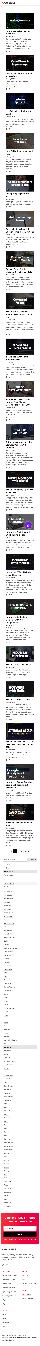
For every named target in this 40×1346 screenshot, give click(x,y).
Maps (6, 1054)
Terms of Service (27, 1298)
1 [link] (14, 851)
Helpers (6, 1033)
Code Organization (10, 948)
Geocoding (7, 1029)
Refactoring (8, 1149)
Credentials (8, 969)
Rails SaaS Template (9, 1288)
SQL (5, 1174)
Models (6, 1072)
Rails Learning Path (8, 1279)
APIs (5, 927)
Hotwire (6, 1036)
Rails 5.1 (6, 1114)
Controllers (7, 966)
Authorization (8, 934)
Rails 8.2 (7, 1139)
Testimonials (6, 1322)
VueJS (6, 1199)
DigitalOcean (8, 1340)
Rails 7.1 (6, 1128)
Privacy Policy (26, 1294)
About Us (25, 1275)
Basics (6, 941)
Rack (5, 1103)
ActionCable (8, 895)
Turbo (6, 1185)
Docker (6, 994)
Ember (6, 1001)
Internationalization (10, 1040)
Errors (6, 1004)
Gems (6, 1022)
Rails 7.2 (7, 1132)
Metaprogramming (10, 1061)
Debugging (7, 980)
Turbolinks (7, 1188)
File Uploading (9, 1008)
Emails (6, 997)
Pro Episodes (8, 875)
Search (6, 1160)
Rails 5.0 (7, 1111)
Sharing (6, 1171)
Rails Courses (6, 1284)
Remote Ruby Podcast (29, 1284)
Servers (6, 1167)
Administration (9, 923)
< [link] (11, 851)
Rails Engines (8, 1142)
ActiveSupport (8, 920)
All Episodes (8, 868)
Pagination (7, 1089)
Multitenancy (8, 1075)
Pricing (4, 1314)
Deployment (8, 983)
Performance (8, 1096)
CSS (5, 973)
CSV (5, 976)
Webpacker (8, 1206)
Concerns (7, 962)
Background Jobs (10, 937)
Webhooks (7, 1202)
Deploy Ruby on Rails (9, 1292)
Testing (6, 1178)
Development (8, 990)
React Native (8, 1146)
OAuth (6, 1082)
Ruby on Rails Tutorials (9, 1275)
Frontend (7, 1019)
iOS (5, 1043)
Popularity (7, 887)
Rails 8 (6, 1135)
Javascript (7, 1047)
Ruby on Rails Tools (8, 1300)
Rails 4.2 (7, 1107)
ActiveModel (8, 909)
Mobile (6, 1068)
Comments (7, 955)
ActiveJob (7, 905)
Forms (6, 1015)
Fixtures (6, 1012)
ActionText (7, 902)
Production (7, 1100)
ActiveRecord (8, 913)
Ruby (5, 1157)
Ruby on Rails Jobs (8, 1304)
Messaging (7, 1058)
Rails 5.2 (7, 1118)
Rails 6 (6, 1121)
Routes (6, 1153)
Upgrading (7, 1192)
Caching (7, 944)
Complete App (8, 959)
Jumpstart (16, 1338)
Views (6, 1195)
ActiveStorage (8, 916)
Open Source (8, 1086)
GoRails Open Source (9, 1296)
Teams (4, 1318)
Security (6, 1164)
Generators (8, 1026)
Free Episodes (9, 871)
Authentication (9, 930)
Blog (23, 1279)
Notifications (8, 1079)
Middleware (8, 1065)
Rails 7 (6, 1125)
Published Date (9, 883)
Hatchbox (34, 1338)
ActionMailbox (8, 898)
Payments (7, 1093)
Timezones (7, 1181)
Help (3, 1326)
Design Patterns (9, 987)
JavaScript (7, 1050)
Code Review (8, 951)
